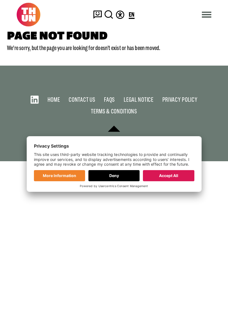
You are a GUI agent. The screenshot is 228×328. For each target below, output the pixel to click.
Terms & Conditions (114, 111)
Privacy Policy (180, 99)
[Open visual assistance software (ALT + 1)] (120, 14)
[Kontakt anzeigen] (97, 14)
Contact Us (82, 99)
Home (54, 99)
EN (132, 14)
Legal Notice (138, 99)
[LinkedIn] (34, 99)
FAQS (109, 99)
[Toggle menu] (207, 14)
